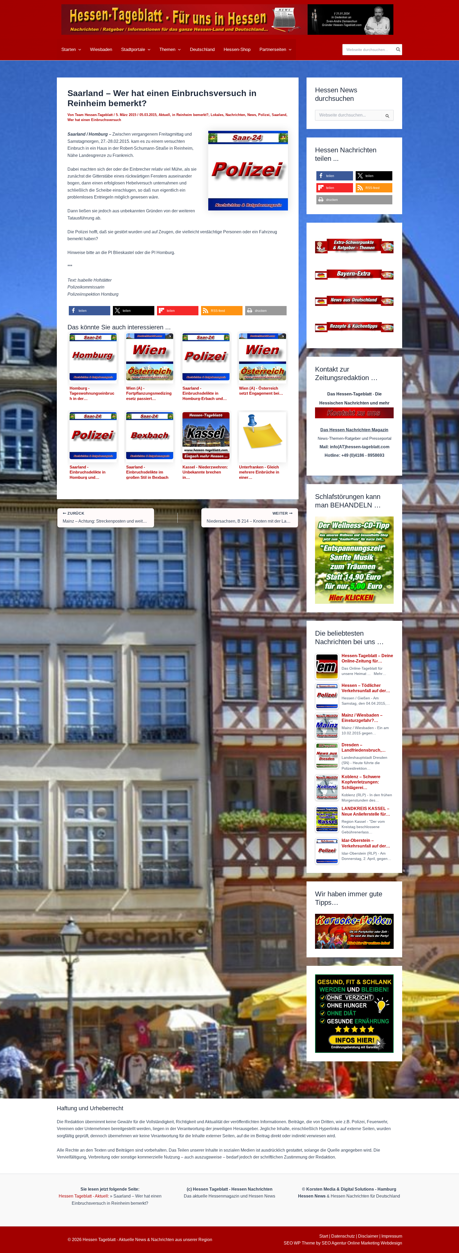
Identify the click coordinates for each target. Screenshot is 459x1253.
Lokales (217, 115)
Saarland (279, 115)
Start (323, 1236)
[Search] (398, 49)
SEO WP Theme (299, 1243)
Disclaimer (368, 1236)
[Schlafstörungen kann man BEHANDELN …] (354, 560)
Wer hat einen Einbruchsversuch (94, 120)
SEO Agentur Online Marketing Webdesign (362, 1243)
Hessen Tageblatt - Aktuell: (84, 1196)
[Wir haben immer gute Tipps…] (354, 931)
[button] (78, 49)
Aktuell (164, 115)
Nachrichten (235, 115)
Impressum (391, 1236)
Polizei (264, 115)
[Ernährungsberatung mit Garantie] (354, 1013)
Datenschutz (343, 1236)
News (251, 115)
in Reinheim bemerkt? (190, 115)
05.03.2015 (147, 115)
